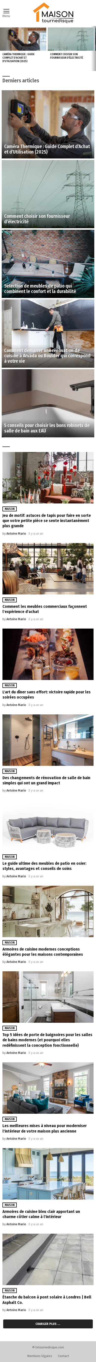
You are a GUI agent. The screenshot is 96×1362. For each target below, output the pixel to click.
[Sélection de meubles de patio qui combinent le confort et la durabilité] (48, 264)
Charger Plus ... (47, 1324)
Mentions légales (39, 1356)
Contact (63, 1356)
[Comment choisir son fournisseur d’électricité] (71, 39)
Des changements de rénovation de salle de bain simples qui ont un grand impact (46, 780)
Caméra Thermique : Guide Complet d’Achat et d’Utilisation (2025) (18, 58)
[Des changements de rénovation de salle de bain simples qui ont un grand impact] (48, 740)
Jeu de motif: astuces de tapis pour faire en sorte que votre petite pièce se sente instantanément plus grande (46, 521)
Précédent (2, 48)
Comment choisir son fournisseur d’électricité (66, 56)
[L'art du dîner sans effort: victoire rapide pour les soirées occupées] (48, 654)
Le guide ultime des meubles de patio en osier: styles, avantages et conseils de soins (44, 866)
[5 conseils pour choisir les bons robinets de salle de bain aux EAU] (48, 403)
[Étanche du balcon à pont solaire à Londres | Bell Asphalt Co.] (48, 1259)
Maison (10, 509)
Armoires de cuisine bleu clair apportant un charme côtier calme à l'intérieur (41, 1214)
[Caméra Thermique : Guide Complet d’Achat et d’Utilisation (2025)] (23, 39)
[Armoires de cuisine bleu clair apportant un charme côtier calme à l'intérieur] (48, 1174)
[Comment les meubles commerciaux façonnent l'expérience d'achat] (48, 568)
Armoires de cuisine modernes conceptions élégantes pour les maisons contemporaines (42, 952)
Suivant (93, 48)
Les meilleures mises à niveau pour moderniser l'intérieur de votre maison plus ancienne (44, 1128)
